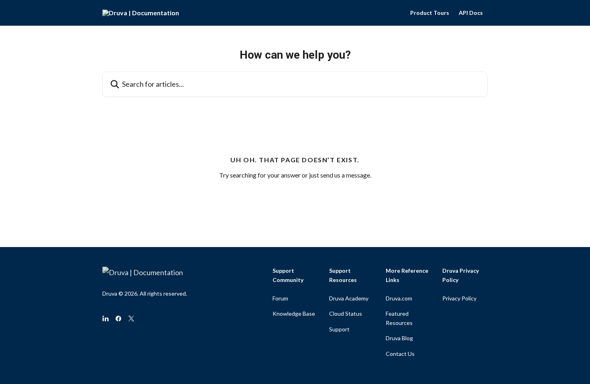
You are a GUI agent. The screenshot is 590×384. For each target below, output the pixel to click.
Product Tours (429, 13)
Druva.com (399, 298)
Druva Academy (348, 298)
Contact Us (400, 353)
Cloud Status (345, 313)
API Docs (471, 13)
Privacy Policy (459, 298)
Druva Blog (399, 338)
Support (339, 329)
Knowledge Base (294, 313)
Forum (280, 298)
